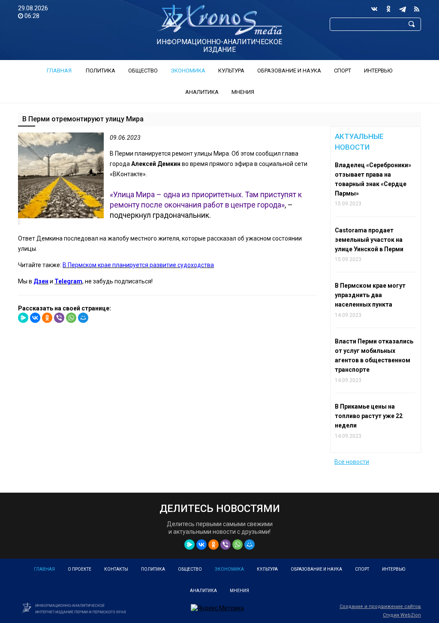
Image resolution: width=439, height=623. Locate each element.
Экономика (188, 70)
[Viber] (59, 318)
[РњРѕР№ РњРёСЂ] (83, 318)
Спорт (342, 70)
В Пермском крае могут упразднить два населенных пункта (370, 295)
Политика (100, 70)
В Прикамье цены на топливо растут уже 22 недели (369, 416)
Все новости (351, 461)
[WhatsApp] (71, 318)
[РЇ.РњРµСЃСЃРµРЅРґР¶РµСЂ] (23, 318)
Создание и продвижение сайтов (380, 606)
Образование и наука (289, 70)
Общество (143, 70)
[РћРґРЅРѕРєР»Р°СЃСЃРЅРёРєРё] (47, 318)
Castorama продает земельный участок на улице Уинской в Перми (369, 240)
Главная (59, 70)
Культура (231, 70)
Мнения (243, 92)
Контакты (116, 569)
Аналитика (202, 92)
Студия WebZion (402, 615)
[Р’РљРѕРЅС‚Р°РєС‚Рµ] (35, 318)
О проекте (79, 569)
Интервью (378, 70)
